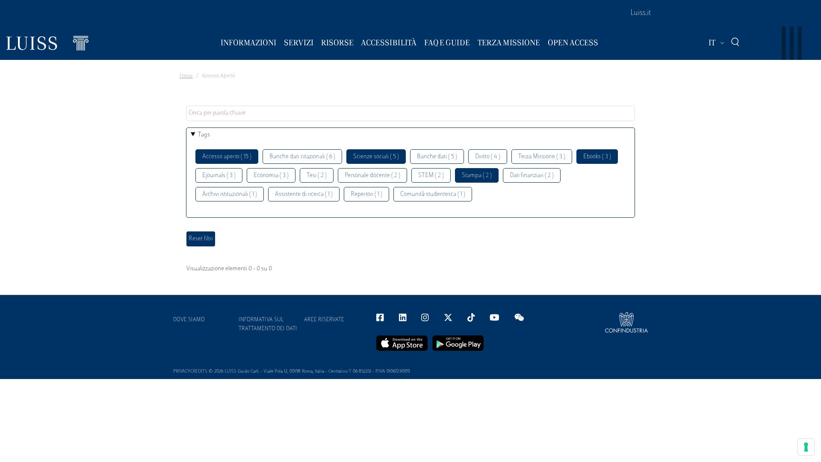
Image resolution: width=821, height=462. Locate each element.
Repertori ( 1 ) (366, 194)
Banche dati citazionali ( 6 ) (302, 157)
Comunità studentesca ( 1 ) (432, 194)
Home (186, 76)
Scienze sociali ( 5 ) (376, 157)
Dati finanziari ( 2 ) (532, 175)
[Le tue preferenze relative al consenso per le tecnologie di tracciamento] (806, 447)
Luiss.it (640, 13)
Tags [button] (204, 135)
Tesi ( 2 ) (317, 175)
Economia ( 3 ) (271, 175)
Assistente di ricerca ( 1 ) (304, 194)
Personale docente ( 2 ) (372, 175)
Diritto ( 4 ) (487, 157)
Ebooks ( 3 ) (597, 157)
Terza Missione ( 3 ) (541, 157)
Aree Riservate (324, 320)
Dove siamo (189, 320)
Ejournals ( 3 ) (219, 175)
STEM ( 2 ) (431, 175)
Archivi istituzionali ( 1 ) (229, 194)
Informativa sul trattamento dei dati (268, 324)
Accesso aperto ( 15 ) (226, 157)
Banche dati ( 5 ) (437, 157)
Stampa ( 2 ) (477, 175)
